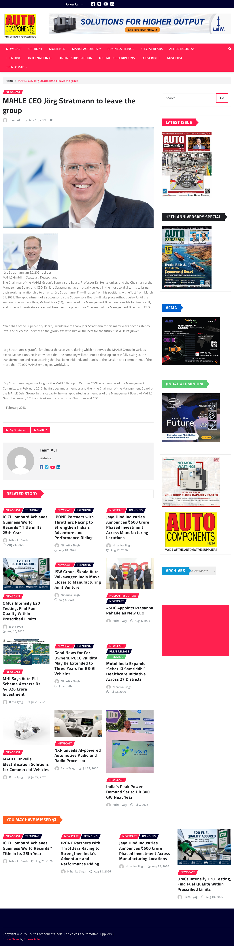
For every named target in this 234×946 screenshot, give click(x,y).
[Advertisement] (197, 630)
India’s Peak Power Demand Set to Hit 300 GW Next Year (128, 792)
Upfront (35, 49)
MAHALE (42, 430)
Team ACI (15, 120)
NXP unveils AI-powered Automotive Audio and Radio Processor (77, 755)
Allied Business (182, 49)
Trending (13, 58)
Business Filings (120, 49)
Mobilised (57, 49)
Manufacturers (85, 49)
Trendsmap (15, 67)
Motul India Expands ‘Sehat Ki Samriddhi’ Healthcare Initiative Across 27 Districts (126, 671)
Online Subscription (76, 58)
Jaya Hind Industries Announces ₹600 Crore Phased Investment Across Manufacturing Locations (127, 527)
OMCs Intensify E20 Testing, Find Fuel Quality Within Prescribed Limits (21, 611)
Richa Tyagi (16, 626)
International (40, 58)
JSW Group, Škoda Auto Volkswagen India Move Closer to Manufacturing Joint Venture (77, 579)
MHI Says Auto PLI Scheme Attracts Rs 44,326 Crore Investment (21, 686)
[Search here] (229, 49)
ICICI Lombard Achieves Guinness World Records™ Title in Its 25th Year (25, 524)
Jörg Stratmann (18, 430)
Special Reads (152, 49)
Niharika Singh (18, 540)
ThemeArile (32, 939)
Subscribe (149, 58)
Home (10, 80)
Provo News (11, 939)
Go (222, 98)
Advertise (174, 58)
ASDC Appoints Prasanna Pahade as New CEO (129, 610)
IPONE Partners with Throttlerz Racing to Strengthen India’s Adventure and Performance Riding (74, 527)
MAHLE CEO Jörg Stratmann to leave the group (48, 80)
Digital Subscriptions (117, 58)
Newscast (14, 49)
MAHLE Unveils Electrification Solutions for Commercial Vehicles (26, 764)
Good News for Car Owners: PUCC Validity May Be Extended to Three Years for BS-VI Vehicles (75, 663)
